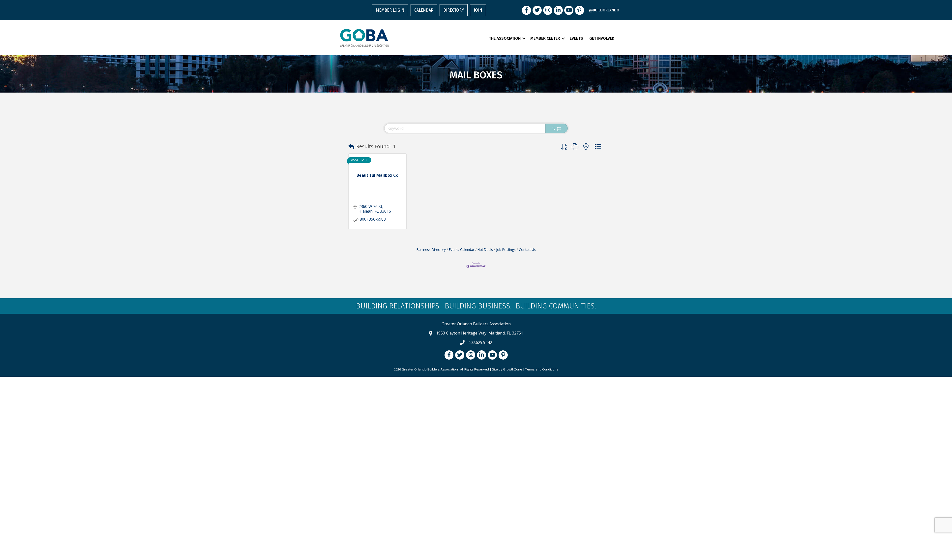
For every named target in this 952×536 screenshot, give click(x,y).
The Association (505, 38)
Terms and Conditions (541, 369)
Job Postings (506, 249)
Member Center (545, 38)
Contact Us (527, 249)
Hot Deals (485, 249)
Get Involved (601, 38)
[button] (351, 146)
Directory (453, 10)
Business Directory (431, 249)
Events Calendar (461, 249)
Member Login (390, 10)
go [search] (558, 128)
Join (478, 10)
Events (576, 38)
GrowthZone (512, 369)
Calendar (423, 10)
